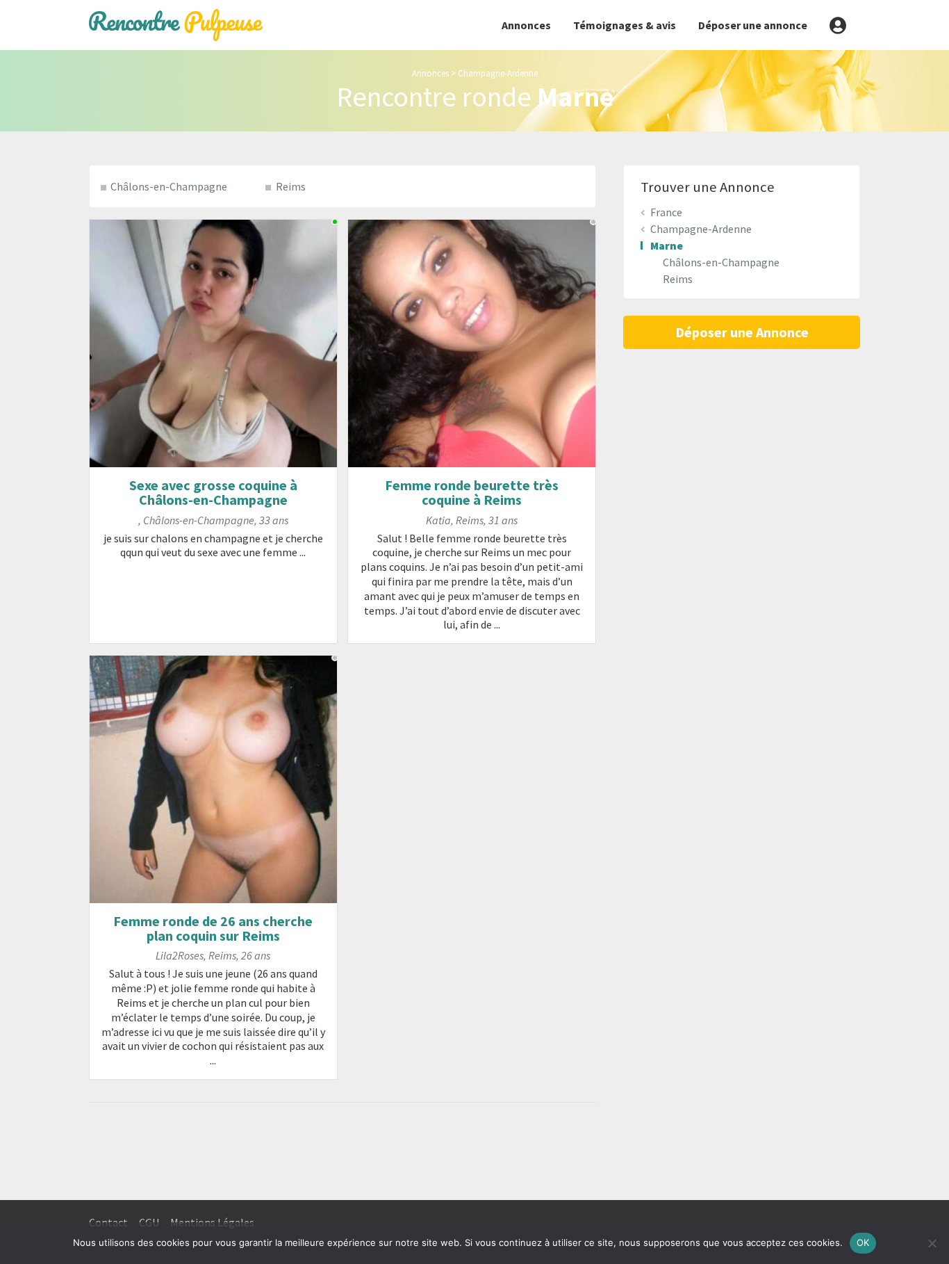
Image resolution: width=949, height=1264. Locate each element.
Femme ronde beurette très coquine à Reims (472, 492)
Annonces (526, 25)
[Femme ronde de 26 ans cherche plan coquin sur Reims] (213, 778)
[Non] (932, 1243)
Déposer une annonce (752, 25)
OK (863, 1242)
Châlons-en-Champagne (168, 186)
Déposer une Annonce (742, 332)
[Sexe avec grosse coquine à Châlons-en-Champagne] (213, 342)
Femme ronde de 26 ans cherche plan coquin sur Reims (213, 928)
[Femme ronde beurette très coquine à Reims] (471, 342)
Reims (290, 186)
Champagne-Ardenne (498, 73)
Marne (666, 245)
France (666, 212)
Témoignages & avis (624, 25)
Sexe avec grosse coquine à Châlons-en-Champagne (213, 492)
